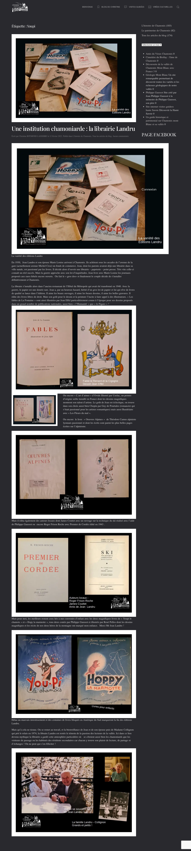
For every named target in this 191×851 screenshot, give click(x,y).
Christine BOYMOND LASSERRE (33, 136)
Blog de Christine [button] (111, 7)
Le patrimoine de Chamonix (156, 30)
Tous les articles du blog (102, 136)
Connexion (149, 189)
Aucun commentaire (121, 136)
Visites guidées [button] (136, 7)
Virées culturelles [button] (162, 7)
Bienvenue (87, 7)
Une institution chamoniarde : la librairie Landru (73, 128)
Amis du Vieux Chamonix (159, 53)
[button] (178, 7)
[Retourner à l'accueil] (20, 7)
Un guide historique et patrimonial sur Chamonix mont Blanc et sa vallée (162, 120)
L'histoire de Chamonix (82, 136)
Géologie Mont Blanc (157, 74)
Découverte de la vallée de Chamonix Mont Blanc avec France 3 (160, 67)
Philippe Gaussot (154, 92)
